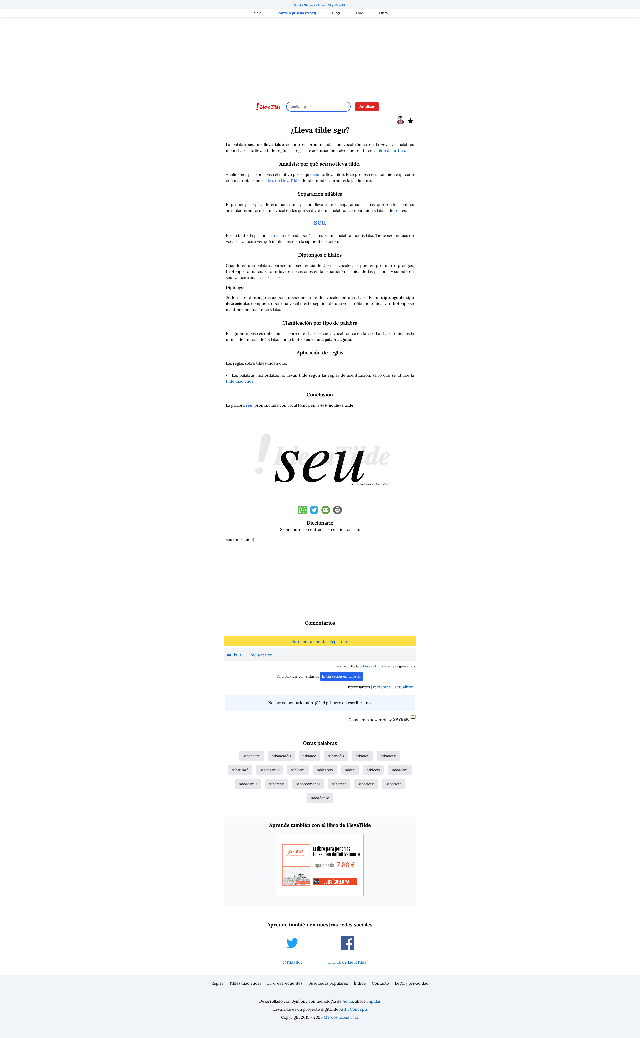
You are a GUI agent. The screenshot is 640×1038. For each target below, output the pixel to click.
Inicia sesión (261, 654)
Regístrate (339, 641)
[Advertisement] (320, 57)
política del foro (371, 666)
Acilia (348, 1001)
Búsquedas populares (328, 983)
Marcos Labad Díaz (341, 1017)
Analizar (367, 106)
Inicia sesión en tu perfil (342, 676)
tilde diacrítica (391, 150)
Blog (336, 13)
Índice (360, 983)
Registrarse (337, 4)
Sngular (373, 1001)
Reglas (217, 983)
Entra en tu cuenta (309, 4)
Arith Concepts (354, 1009)
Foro (359, 13)
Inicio (257, 13)
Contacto (380, 983)
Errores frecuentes (284, 983)
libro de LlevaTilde (283, 180)
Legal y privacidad (412, 983)
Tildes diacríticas (245, 983)
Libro (383, 13)
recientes (382, 686)
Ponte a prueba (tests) (297, 13)
